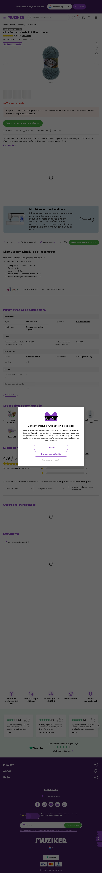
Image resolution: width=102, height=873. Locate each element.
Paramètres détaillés (51, 453)
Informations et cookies (51, 460)
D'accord (51, 447)
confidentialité (51, 440)
